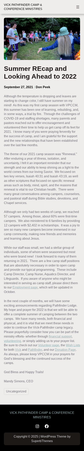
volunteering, (13, 341)
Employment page (25, 287)
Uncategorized (16, 391)
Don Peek (43, 87)
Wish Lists (73, 345)
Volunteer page (48, 345)
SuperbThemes (42, 441)
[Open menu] (77, 7)
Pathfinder (35, 349)
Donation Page (65, 349)
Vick (18, 349)
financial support (60, 336)
